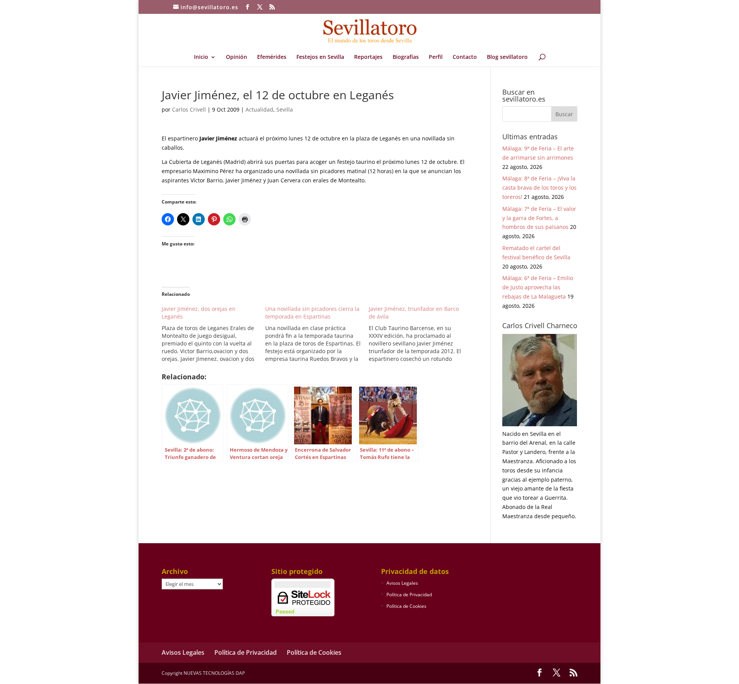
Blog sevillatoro (507, 57)
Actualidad (259, 109)
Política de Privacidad (409, 594)
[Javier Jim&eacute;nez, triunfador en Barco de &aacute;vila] (420, 334)
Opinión (236, 57)
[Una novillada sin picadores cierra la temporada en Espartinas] (317, 334)
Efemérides (271, 57)
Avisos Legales (402, 583)
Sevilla (284, 109)
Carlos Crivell (189, 109)
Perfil (436, 57)
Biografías (406, 57)
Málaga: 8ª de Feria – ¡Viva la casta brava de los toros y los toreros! (539, 187)
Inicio (201, 57)
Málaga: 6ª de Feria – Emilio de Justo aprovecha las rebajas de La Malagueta (537, 287)
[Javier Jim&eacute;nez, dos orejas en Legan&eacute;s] (213, 334)
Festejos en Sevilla (320, 57)
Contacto (465, 57)
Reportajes (368, 57)
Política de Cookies (406, 606)
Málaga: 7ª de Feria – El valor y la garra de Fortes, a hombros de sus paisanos (539, 218)
